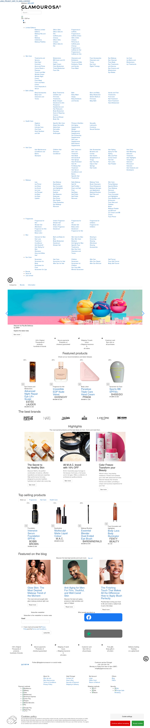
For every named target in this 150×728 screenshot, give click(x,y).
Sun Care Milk (76, 267)
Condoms (93, 127)
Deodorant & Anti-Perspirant (59, 104)
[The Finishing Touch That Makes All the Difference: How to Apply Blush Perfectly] (111, 572)
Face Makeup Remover (112, 189)
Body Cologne (57, 101)
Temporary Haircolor (130, 161)
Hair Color (130, 149)
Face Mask (38, 80)
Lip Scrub (38, 188)
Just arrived (29, 275)
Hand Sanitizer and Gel (39, 132)
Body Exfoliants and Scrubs (76, 100)
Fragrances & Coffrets (75, 31)
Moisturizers (57, 58)
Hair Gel (110, 160)
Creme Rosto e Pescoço (39, 69)
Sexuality (93, 123)
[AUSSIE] (84, 418)
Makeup (28, 180)
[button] (7, 313)
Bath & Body (29, 91)
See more (32, 485)
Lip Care (129, 58)
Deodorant (38, 231)
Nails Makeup (75, 182)
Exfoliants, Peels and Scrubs (76, 65)
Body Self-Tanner (113, 263)
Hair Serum (75, 170)
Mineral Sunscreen (77, 269)
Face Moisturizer (58, 66)
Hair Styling (112, 149)
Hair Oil (73, 164)
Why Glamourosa (49, 680)
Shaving (92, 241)
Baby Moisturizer (95, 95)
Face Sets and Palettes (113, 203)
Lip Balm (37, 194)
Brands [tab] (22, 285)
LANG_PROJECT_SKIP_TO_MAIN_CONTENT (15, 1)
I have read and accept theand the (34, 628)
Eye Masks (111, 72)
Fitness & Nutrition (77, 123)
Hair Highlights (131, 158)
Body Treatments (58, 93)
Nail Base (74, 192)
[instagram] (24, 664)
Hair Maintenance (40, 149)
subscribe (47, 633)
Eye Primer (56, 198)
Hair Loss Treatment (74, 152)
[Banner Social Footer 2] (103, 634)
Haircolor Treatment (130, 155)
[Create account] (23, 20)
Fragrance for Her (77, 231)
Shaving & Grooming (93, 238)
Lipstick (37, 198)
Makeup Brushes (95, 192)
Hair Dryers (93, 156)
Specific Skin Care (59, 123)
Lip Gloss (38, 186)
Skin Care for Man (77, 237)
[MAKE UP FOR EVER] (28, 418)
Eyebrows (56, 196)
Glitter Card (93, 680)
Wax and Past (112, 156)
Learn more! (21, 334)
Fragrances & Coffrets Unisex (76, 35)
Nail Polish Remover (74, 197)
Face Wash (75, 68)
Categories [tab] (12, 285)
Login (91, 678)
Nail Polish (74, 194)
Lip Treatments (131, 64)
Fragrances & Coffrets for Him (76, 53)
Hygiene (37, 123)
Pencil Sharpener (95, 186)
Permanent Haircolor (130, 165)
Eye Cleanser (112, 60)
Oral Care (38, 129)
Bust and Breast (58, 117)
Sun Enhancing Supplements (76, 136)
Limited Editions (31, 28)
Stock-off (28, 273)
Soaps (73, 97)
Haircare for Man (40, 237)
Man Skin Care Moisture (76, 240)
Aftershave (38, 227)
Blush (110, 206)
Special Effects (113, 186)
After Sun (93, 259)
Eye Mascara (57, 194)
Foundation (112, 192)
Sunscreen (38, 259)
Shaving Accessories (94, 246)
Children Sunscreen (74, 260)
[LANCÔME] (103, 418)
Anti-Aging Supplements (75, 126)
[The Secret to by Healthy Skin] (39, 446)
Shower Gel (38, 225)
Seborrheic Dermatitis (56, 128)
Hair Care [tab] (43, 500)
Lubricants (93, 125)
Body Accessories (40, 93)
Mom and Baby (95, 93)
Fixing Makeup (113, 184)
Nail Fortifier (75, 186)
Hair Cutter (93, 168)
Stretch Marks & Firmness (95, 98)
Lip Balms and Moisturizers (131, 61)
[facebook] (27, 664)
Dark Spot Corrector (38, 63)
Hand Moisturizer (113, 103)
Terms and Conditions (39, 629)
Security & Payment (72, 682)
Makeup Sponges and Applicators (95, 189)
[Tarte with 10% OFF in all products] (78, 307)
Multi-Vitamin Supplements (75, 144)
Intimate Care (39, 127)
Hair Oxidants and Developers (132, 169)
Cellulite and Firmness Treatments (57, 97)
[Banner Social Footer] (103, 617)
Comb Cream (112, 158)
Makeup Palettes (40, 42)
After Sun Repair (95, 261)
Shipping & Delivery (72, 684)
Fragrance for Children (94, 226)
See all (90, 558)
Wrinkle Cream (39, 74)
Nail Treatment (113, 99)
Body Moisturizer (58, 111)
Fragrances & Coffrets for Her (76, 49)
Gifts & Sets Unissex (57, 41)
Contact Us (69, 678)
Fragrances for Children (94, 222)
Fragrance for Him (41, 229)
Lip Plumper (38, 192)
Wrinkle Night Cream (39, 77)
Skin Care (29, 56)
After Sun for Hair (58, 263)
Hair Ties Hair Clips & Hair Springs (94, 164)
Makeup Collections (38, 39)
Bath (72, 93)
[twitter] (28, 664)
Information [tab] (31, 285)
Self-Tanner (112, 259)
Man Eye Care (76, 249)
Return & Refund (94, 682)
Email (23, 618)
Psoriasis (56, 131)
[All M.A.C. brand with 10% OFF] (75, 446)
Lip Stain (37, 196)
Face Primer (112, 217)
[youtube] (22, 664)
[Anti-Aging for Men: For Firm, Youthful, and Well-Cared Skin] (75, 572)
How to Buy (70, 680)
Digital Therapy (95, 66)
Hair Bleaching (131, 151)
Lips (36, 182)
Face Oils (56, 70)
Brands (28, 271)
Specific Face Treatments (75, 246)
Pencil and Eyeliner (56, 191)
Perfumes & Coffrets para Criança (75, 44)
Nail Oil (73, 184)
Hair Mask (74, 156)
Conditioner (57, 154)
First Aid (37, 125)
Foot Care (111, 97)
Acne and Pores (40, 66)
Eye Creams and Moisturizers (113, 69)
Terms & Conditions (49, 682)
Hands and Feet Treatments (113, 94)
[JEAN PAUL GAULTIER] (65, 418)
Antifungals (56, 133)
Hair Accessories (95, 149)
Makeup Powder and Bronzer (113, 209)
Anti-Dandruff (75, 158)
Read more (32, 605)
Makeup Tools (94, 182)
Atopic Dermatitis (58, 125)
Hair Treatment (76, 149)
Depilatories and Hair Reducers (58, 108)
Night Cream (57, 64)
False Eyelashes (58, 202)
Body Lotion (38, 233)
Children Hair (57, 149)
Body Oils (56, 119)
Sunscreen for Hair (59, 261)
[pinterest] (25, 664)
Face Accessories (95, 58)
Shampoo (38, 156)
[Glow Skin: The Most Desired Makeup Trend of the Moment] (38, 572)
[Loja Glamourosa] (75, 7)
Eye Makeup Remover (57, 205)
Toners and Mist (40, 72)
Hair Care (29, 147)
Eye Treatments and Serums (113, 65)
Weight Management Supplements (75, 131)
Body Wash (75, 95)
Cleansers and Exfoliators (76, 59)
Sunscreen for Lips (41, 269)
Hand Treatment (113, 101)
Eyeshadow (57, 184)
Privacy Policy (47, 684)
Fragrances (29, 219)
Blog (113, 678)
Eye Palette (56, 200)
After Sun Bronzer (95, 263)
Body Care (38, 95)
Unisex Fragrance (59, 221)
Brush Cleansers (95, 184)
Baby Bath (93, 101)
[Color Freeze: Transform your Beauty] (111, 446)
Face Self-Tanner (113, 261)
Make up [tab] (23, 500)
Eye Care (93, 64)
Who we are (47, 678)
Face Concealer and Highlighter (113, 195)
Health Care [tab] (54, 500)
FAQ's (114, 680)
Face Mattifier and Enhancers (114, 199)
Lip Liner (37, 190)
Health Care (29, 121)
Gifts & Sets (57, 30)
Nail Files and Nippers (94, 195)
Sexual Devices (95, 129)
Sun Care (29, 257)
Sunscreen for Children (76, 264)
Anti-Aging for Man (77, 243)
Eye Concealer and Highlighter (58, 187)
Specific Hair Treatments (75, 177)
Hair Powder (112, 164)
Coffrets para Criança (57, 37)
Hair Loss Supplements (75, 140)
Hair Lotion (111, 162)
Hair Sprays (75, 160)
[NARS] (47, 418)
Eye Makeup (112, 58)
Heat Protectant (76, 162)
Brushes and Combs (94, 152)
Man (27, 235)
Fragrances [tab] (33, 500)
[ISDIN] (122, 418)
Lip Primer (38, 184)
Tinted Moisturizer (59, 68)
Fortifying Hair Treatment (76, 167)
